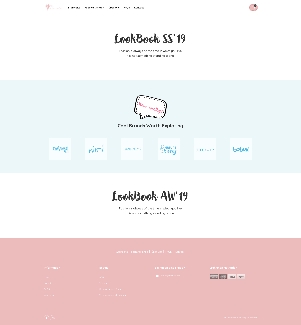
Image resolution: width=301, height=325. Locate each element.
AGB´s (102, 277)
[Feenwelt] (53, 7)
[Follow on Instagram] (52, 317)
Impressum (49, 295)
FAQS (127, 7)
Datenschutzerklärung (110, 289)
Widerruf (103, 283)
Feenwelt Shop (93, 7)
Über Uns (113, 7)
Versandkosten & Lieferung (113, 295)
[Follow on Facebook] (46, 317)
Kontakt (139, 7)
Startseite (74, 7)
